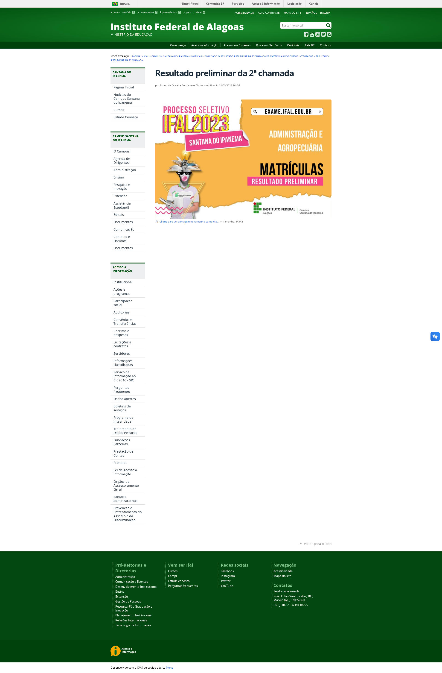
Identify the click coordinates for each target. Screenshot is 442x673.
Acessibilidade (244, 12)
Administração (125, 577)
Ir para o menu (147, 12)
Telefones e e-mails (286, 591)
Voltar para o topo (318, 543)
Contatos (326, 45)
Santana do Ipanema (176, 56)
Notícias (196, 56)
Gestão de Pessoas (128, 601)
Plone (169, 667)
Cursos (172, 571)
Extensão (121, 597)
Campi (172, 576)
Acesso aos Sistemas (237, 45)
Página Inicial (140, 56)
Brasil (125, 4)
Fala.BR (309, 45)
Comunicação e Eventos (131, 582)
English (325, 12)
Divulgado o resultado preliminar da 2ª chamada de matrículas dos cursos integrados (258, 56)
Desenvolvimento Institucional (136, 587)
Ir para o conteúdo (122, 12)
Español (311, 12)
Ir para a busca (170, 12)
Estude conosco (179, 581)
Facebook (306, 34)
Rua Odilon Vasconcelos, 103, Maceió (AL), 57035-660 (293, 598)
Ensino (120, 592)
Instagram (317, 34)
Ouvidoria (293, 45)
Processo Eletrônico (269, 45)
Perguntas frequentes (183, 586)
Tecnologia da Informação (133, 625)
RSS (329, 34)
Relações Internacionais (131, 620)
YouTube (312, 34)
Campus (155, 56)
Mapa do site (292, 12)
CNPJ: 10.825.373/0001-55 (290, 605)
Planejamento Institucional (133, 615)
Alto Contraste (268, 12)
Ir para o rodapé (194, 12)
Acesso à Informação (204, 45)
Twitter (323, 34)
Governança (178, 45)
